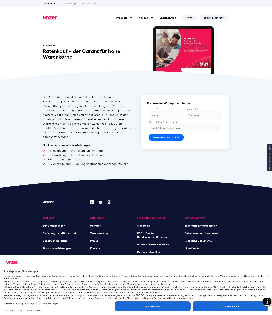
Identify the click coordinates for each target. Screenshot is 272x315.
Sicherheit (143, 225)
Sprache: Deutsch (214, 18)
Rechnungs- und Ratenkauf (59, 233)
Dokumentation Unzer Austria (202, 233)
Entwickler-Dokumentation (200, 225)
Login (188, 18)
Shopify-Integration (55, 240)
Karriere (95, 248)
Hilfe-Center (191, 248)
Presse (94, 240)
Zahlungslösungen (54, 225)
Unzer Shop (69, 3)
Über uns (95, 225)
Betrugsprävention (148, 252)
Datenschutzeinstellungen (269, 157)
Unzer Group (89, 3)
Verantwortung (99, 233)
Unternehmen (167, 17)
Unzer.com (49, 3)
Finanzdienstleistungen (57, 248)
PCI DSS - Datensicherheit (153, 244)
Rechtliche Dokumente (198, 240)
